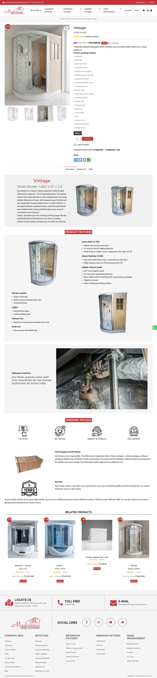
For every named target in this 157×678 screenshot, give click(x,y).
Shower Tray (70, 644)
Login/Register (140, 2)
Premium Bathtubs (42, 650)
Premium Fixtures (88, 10)
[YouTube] (110, 622)
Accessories (70, 661)
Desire (134, 566)
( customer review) (90, 37)
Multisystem (100, 641)
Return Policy (10, 662)
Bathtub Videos (41, 662)
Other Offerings (133, 661)
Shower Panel (71, 652)
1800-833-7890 (114, 499)
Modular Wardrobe (133, 648)
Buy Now (87, 139)
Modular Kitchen (133, 644)
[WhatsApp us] (155, 327)
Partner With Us (10, 650)
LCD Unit (130, 656)
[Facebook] (86, 622)
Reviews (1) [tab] (81, 169)
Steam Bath (100, 654)
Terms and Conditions (13, 667)
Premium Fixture (70, 19)
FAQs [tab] (91, 169)
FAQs (7, 654)
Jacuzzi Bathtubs (41, 645)
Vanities (130, 652)
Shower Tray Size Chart (74, 648)
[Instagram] (98, 622)
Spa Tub (99, 645)
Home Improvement (109, 10)
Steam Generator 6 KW (97, 557)
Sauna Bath (100, 649)
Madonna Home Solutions (25, 676)
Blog (137, 10)
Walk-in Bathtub (41, 654)
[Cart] (144, 10)
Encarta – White (23, 566)
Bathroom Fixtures (68, 10)
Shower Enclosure (72, 656)
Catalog (128, 10)
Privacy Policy (10, 658)
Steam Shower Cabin (83, 19)
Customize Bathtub (42, 658)
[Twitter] (122, 622)
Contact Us (9, 645)
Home (62, 19)
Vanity (60, 566)
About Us (8, 641)
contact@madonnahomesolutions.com (18, 2)
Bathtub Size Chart (42, 671)
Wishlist (151, 2)
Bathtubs (38, 641)
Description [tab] (70, 169)
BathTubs (35, 10)
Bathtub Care (40, 667)
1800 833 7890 (39, 2)
